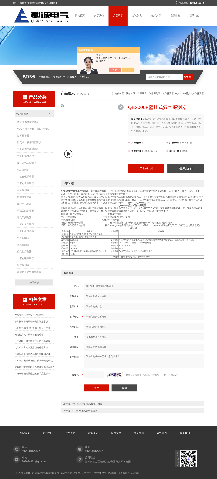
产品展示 (118, 15)
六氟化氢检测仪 (25, 156)
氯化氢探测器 (24, 203)
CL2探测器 (23, 169)
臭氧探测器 (23, 190)
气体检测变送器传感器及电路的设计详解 (34, 354)
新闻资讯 (137, 15)
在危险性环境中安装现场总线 (29, 315)
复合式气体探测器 (26, 162)
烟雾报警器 (23, 135)
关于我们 (99, 15)
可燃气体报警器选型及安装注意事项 (32, 373)
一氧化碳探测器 (25, 258)
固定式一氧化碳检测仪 (29, 142)
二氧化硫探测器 (25, 231)
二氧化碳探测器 (25, 176)
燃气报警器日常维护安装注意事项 (31, 321)
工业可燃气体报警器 (28, 149)
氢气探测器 (23, 244)
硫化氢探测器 (24, 251)
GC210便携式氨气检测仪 (84, 410)
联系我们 (194, 15)
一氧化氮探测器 (25, 224)
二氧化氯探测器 (25, 183)
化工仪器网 (135, 472)
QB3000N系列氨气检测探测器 (87, 403)
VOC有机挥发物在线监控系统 (33, 128)
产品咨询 (146, 168)
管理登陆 (112, 472)
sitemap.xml (100, 472)
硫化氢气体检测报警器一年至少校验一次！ (34, 328)
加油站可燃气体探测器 (29, 272)
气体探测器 (22, 113)
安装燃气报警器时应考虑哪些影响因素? (34, 367)
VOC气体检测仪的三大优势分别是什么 (34, 360)
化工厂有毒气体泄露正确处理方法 (31, 347)
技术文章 (156, 15)
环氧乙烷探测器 (25, 210)
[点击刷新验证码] (115, 374)
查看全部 (34, 282)
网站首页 (80, 15)
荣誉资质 (139, 433)
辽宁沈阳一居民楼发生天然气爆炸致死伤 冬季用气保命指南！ (34, 341)
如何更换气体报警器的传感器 (29, 334)
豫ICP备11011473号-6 (81, 472)
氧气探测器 (23, 265)
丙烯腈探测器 (24, 197)
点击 (50, 113)
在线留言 (175, 15)
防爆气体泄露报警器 (28, 122)
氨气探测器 (23, 237)
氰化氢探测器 (24, 217)
